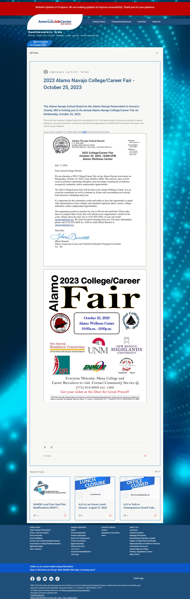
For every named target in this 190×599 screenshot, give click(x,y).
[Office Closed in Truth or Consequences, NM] (140, 488)
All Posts (34, 52)
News (103, 535)
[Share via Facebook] (45, 447)
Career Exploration (78, 535)
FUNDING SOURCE (37, 595)
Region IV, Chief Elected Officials (143, 541)
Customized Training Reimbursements (45, 543)
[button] (99, 21)
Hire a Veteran (35, 549)
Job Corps (75, 554)
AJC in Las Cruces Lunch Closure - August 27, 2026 (92, 506)
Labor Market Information (40, 530)
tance (83, 541)
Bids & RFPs (135, 554)
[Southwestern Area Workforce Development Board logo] (50, 488)
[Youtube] (45, 579)
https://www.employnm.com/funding (76, 590)
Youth (73, 530)
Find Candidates (36, 538)
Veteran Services (78, 546)
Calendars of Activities (110, 532)
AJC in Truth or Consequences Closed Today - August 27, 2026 (139, 506)
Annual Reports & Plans (139, 549)
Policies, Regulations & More (141, 551)
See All (157, 471)
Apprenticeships (36, 546)
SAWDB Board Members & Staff (142, 538)
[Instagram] (39, 579)
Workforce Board (136, 532)
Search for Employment (80, 538)
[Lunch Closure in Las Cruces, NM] (95, 488)
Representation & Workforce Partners (145, 543)
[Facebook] (32, 579)
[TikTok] (57, 579)
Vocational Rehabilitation (81, 551)
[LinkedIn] (51, 579)
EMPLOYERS (35, 527)
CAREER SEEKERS (78, 527)
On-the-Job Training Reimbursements (45, 541)
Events (104, 530)
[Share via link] (51, 447)
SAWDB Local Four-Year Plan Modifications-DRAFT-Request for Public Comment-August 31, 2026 (49, 506)
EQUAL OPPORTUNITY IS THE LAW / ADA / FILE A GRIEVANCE (53, 598)
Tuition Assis (76, 541)
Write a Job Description (39, 532)
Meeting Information (138, 535)
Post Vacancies (36, 535)
